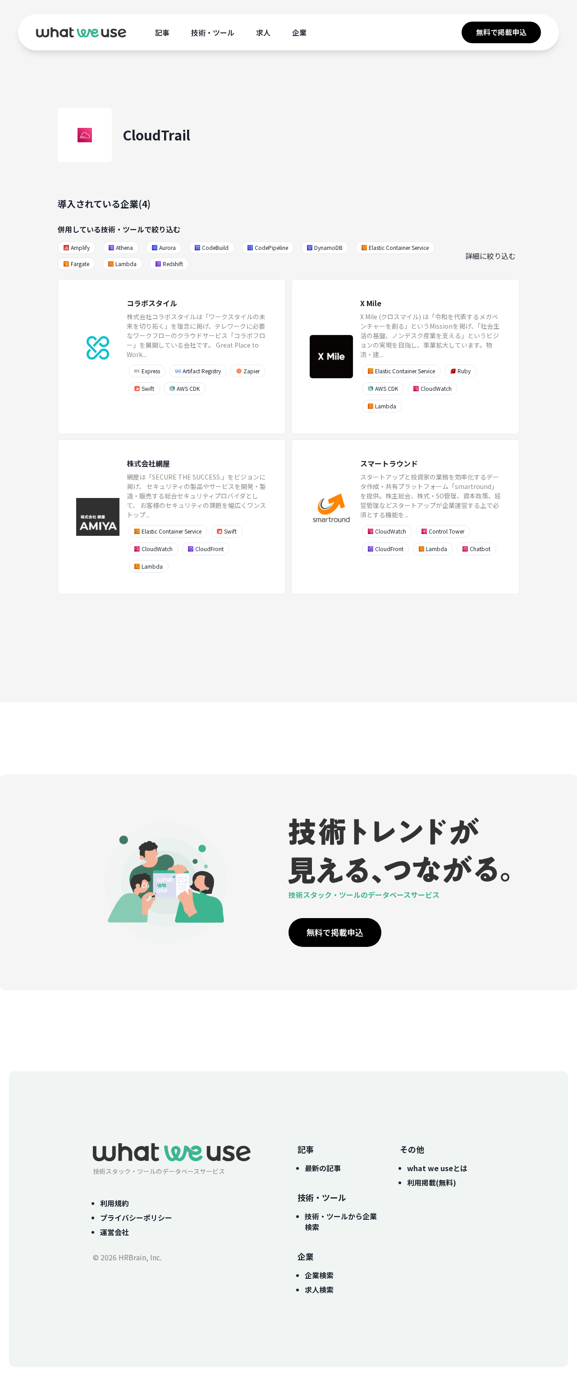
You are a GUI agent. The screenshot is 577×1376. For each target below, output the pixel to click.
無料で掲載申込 (501, 32)
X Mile (370, 303)
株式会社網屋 (148, 463)
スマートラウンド (389, 463)
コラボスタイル (152, 303)
